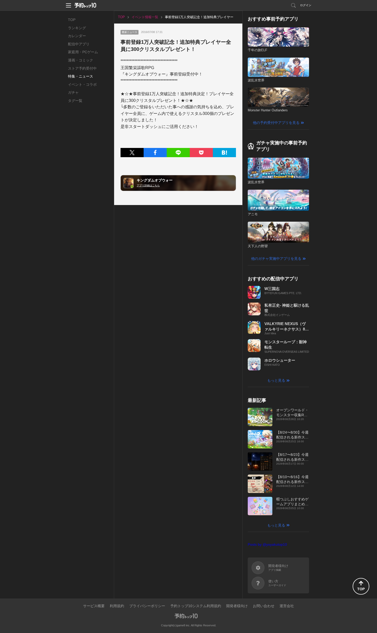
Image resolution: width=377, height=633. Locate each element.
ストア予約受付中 (82, 68)
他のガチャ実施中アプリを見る (276, 258)
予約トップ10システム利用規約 (195, 606)
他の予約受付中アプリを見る (276, 123)
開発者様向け (237, 606)
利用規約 (117, 606)
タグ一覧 (75, 101)
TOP (71, 20)
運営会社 (287, 606)
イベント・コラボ (82, 84)
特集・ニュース (80, 76)
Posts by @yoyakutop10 (267, 544)
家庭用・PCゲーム (83, 52)
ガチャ (73, 92)
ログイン (305, 5)
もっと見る (276, 380)
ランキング (77, 28)
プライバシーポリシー (147, 606)
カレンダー (77, 36)
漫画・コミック (80, 60)
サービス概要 (94, 606)
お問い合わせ (263, 606)
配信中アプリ (79, 44)
